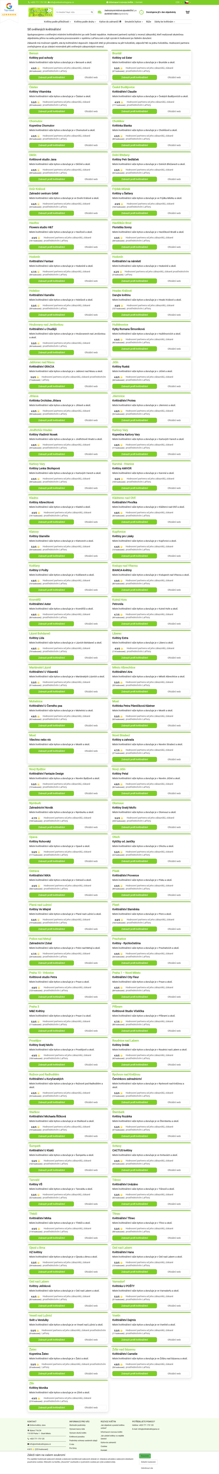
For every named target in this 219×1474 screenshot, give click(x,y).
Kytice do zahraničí (109, 21)
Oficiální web (91, 77)
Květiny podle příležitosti (57, 21)
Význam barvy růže (77, 1429)
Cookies (104, 1446)
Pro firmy (73, 1448)
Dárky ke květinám (164, 21)
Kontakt (139, 2)
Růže (148, 21)
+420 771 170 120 (38, 2)
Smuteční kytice (133, 21)
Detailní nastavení (148, 1462)
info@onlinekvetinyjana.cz (62, 2)
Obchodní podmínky (77, 1425)
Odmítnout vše (147, 1468)
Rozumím (145, 1456)
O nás (71, 1444)
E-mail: (135, 1429)
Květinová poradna (77, 1437)
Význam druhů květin (77, 1433)
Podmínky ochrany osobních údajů (83, 1440)
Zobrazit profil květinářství (51, 77)
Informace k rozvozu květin (121, 2)
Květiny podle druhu (84, 21)
